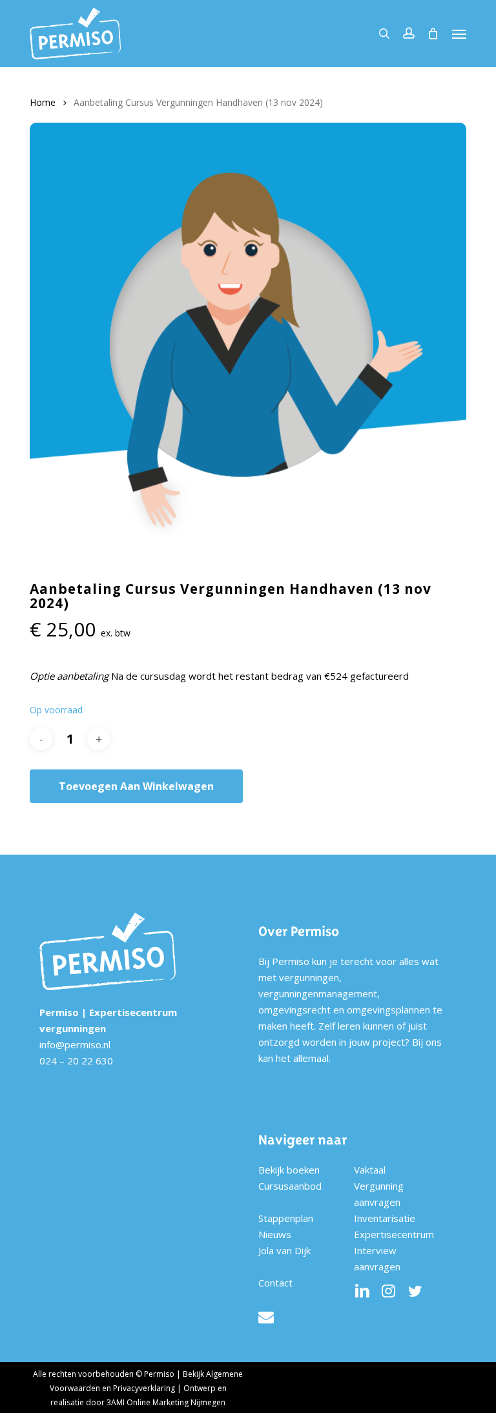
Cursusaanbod (290, 1185)
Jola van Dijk (284, 1250)
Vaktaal (370, 1169)
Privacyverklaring (144, 1388)
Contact (275, 1282)
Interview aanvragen (377, 1258)
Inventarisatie (384, 1218)
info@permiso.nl (74, 1044)
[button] (459, 33)
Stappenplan (285, 1218)
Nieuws (274, 1234)
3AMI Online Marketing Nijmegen (166, 1402)
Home (43, 102)
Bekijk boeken (289, 1169)
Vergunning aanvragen (379, 1193)
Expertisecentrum (394, 1234)
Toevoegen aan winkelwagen (136, 786)
